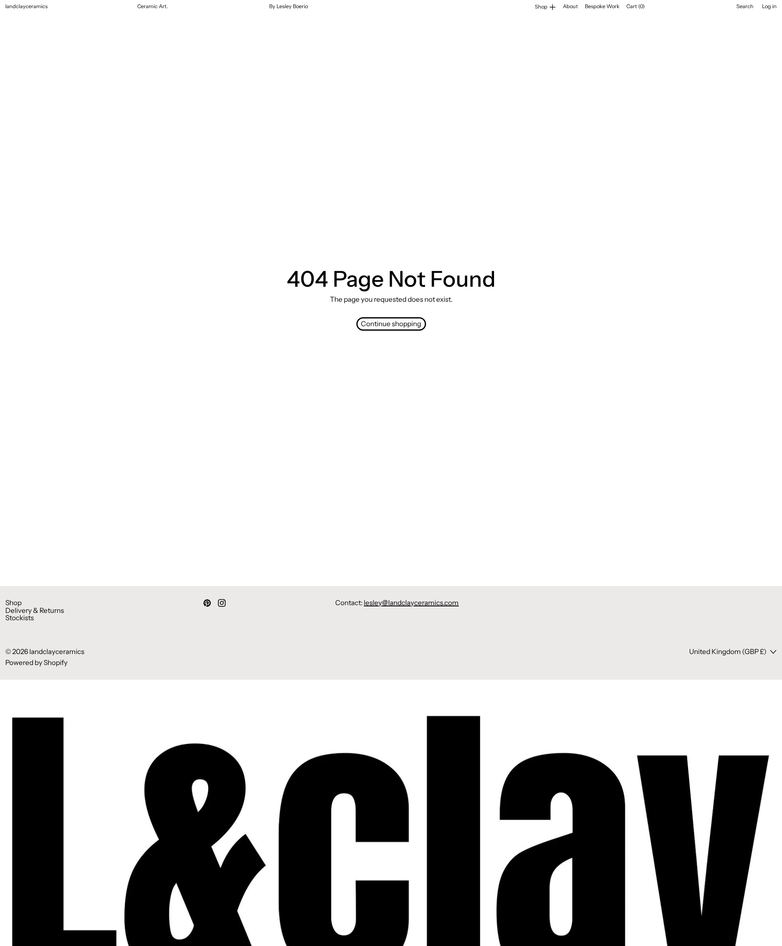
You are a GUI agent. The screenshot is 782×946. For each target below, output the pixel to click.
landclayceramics (56, 651)
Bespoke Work (602, 6)
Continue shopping (391, 324)
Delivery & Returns (34, 610)
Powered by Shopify (36, 662)
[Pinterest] (207, 603)
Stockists (19, 618)
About (570, 6)
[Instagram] (222, 603)
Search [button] (744, 6)
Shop (13, 603)
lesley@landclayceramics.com (411, 603)
